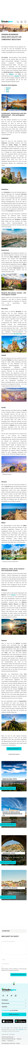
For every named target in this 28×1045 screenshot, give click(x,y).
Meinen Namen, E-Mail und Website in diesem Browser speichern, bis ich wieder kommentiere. (14, 969)
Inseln (7, 91)
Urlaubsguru (5, 1000)
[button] (14, 1014)
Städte (7, 89)
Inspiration (4, 1006)
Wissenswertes (5, 1003)
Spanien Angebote (13, 748)
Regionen (8, 88)
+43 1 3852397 (19, 1029)
